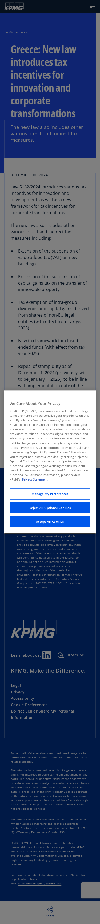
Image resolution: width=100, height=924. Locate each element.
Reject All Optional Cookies (50, 508)
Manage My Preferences (50, 494)
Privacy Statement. (35, 479)
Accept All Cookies (50, 522)
